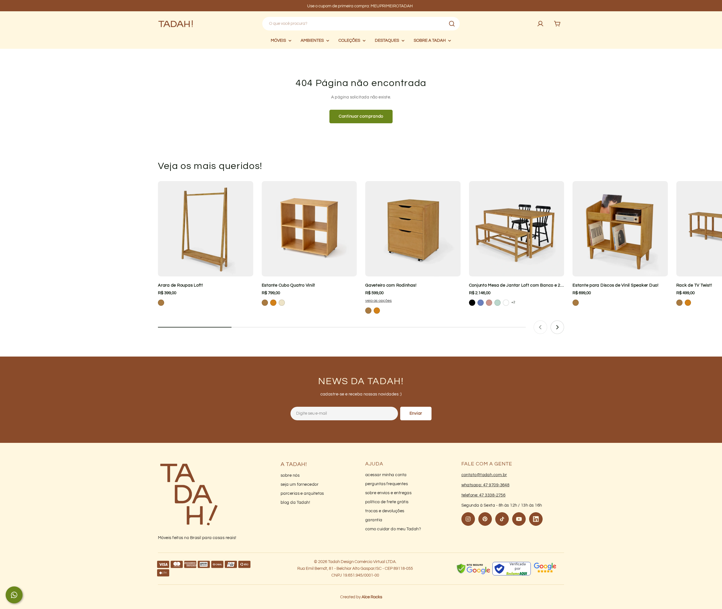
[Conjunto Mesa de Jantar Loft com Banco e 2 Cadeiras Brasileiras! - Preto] (472, 303)
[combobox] (361, 23)
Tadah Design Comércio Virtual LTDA (362, 562)
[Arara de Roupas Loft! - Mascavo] (161, 303)
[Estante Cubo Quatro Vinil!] (309, 228)
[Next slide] (557, 327)
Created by (361, 597)
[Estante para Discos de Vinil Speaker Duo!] (620, 228)
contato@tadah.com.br (484, 475)
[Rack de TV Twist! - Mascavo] (679, 303)
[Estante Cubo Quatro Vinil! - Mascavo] (265, 303)
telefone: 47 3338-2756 (483, 495)
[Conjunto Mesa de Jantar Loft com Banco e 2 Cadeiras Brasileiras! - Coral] (489, 303)
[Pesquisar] (451, 23)
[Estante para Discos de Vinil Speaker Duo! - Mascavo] (576, 303)
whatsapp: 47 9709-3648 (485, 485)
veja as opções (378, 301)
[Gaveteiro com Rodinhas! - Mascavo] (368, 310)
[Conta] (540, 23)
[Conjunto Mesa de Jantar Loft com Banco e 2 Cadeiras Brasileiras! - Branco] (506, 303)
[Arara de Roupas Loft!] (205, 228)
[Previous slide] (540, 327)
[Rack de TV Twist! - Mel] (688, 303)
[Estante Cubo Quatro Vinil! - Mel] (273, 303)
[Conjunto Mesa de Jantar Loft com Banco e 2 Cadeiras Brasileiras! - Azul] (480, 303)
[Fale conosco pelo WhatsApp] (14, 594)
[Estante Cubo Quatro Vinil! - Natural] (282, 303)
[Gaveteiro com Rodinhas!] (413, 228)
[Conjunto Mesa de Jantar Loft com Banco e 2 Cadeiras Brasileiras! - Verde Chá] (497, 303)
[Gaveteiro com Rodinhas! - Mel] (377, 310)
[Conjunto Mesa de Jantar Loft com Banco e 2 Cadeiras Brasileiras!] (516, 228)
